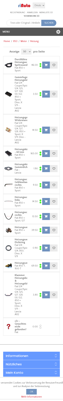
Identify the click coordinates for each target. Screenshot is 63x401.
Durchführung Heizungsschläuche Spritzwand (25, 62)
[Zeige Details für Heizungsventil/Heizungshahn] (8, 265)
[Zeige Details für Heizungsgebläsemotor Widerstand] (8, 130)
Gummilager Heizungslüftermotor (26, 78)
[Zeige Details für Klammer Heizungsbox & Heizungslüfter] (8, 294)
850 (15, 41)
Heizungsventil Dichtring (23, 241)
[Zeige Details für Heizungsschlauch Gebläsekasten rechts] (8, 185)
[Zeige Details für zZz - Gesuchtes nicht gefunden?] (8, 326)
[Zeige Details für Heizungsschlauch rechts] (8, 216)
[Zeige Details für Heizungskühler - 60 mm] (8, 153)
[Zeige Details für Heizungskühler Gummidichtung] (8, 168)
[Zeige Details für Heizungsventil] (8, 230)
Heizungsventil (23, 227)
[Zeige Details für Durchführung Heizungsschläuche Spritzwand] (8, 65)
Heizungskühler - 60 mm (23, 151)
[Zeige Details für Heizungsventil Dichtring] (8, 247)
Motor (24, 41)
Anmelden (32, 12)
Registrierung (17, 12)
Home (7, 41)
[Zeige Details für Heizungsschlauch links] (8, 201)
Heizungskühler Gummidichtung (24, 166)
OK (31, 391)
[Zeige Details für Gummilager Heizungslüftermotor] (8, 94)
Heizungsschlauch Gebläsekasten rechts (25, 182)
